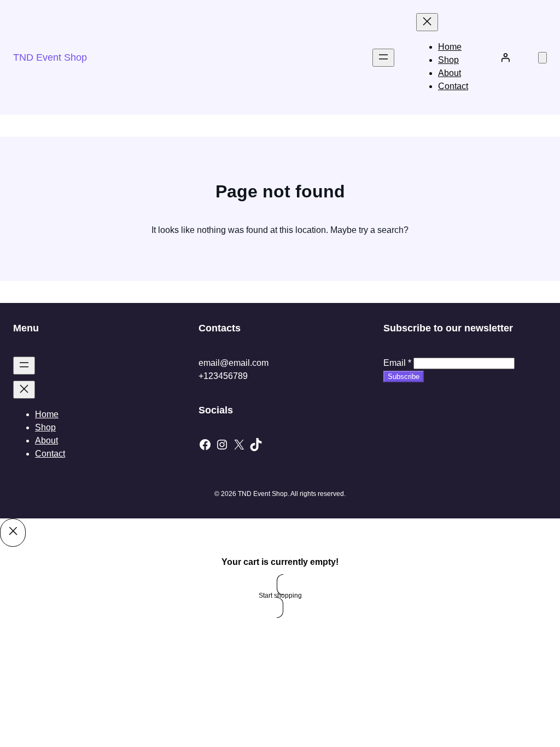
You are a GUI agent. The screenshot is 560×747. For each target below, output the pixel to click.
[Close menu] (427, 22)
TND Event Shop (50, 57)
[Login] (505, 57)
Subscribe (403, 376)
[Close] (13, 532)
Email (397, 362)
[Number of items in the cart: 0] (542, 57)
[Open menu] (383, 58)
